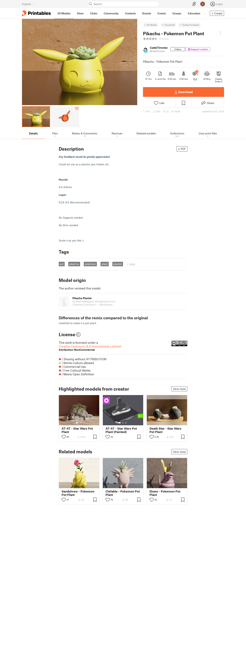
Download (185, 92)
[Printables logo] (36, 13)
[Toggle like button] (64, 437)
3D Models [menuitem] (63, 13)
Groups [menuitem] (176, 13)
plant (105, 264)
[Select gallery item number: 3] (126, 422)
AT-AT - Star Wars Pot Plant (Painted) (121, 430)
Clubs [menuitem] (93, 13)
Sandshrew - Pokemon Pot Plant (78, 493)
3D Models (152, 25)
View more (179, 388)
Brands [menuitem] (146, 13)
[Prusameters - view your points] (202, 4)
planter (117, 264)
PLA (195, 79)
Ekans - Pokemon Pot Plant (164, 493)
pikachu (74, 264)
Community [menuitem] (111, 13)
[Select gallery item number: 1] (76, 422)
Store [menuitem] (80, 13)
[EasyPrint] (194, 4)
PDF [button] (183, 148)
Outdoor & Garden (190, 25)
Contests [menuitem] (130, 13)
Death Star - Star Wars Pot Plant (165, 430)
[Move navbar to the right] (204, 13)
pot (62, 264)
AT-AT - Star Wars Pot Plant (77, 430)
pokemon (90, 264)
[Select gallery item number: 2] (80, 422)
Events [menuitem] (162, 13)
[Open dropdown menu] (220, 33)
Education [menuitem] (194, 13)
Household (169, 25)
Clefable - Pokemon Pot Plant (123, 493)
